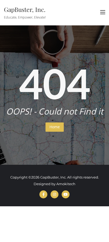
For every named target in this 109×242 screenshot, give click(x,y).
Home (54, 126)
